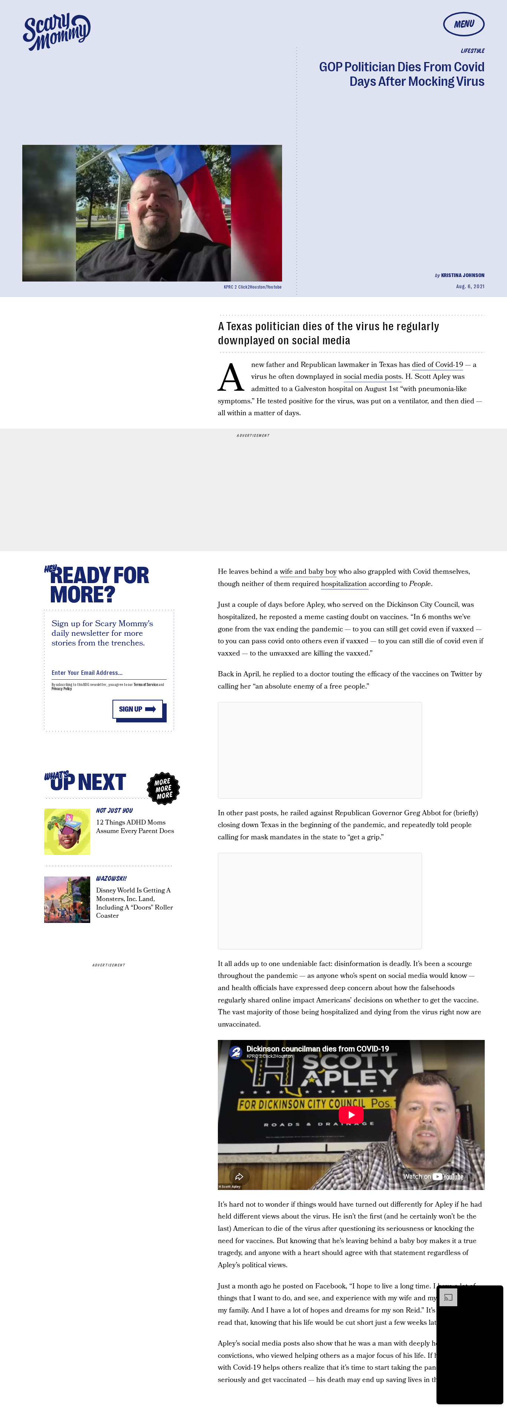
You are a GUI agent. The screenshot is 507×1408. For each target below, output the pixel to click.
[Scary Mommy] (57, 31)
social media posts (373, 377)
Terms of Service (146, 685)
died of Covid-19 (437, 365)
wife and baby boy (308, 572)
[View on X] (319, 750)
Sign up (130, 709)
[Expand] (445, 1292)
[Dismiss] (495, 1292)
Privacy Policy (62, 689)
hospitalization (345, 584)
